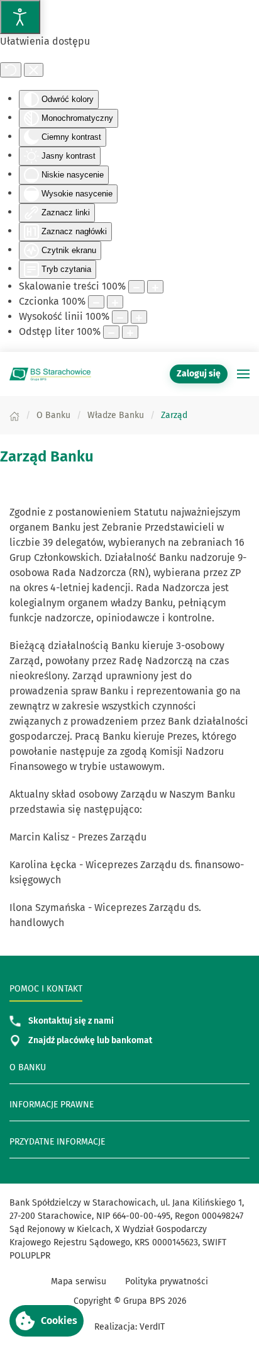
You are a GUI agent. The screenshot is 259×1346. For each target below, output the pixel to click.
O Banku (27, 1067)
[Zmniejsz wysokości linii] (120, 317)
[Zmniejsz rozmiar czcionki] (96, 301)
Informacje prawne (51, 1104)
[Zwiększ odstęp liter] (130, 332)
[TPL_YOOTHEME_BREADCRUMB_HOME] (14, 415)
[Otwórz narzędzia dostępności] (20, 17)
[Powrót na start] (50, 374)
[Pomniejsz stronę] (136, 286)
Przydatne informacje (57, 1141)
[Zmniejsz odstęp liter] (111, 332)
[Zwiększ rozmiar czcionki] (115, 301)
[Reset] (10, 69)
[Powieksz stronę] (155, 286)
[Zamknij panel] (33, 70)
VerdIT (152, 1326)
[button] (243, 374)
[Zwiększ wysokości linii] (139, 317)
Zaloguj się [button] (199, 373)
